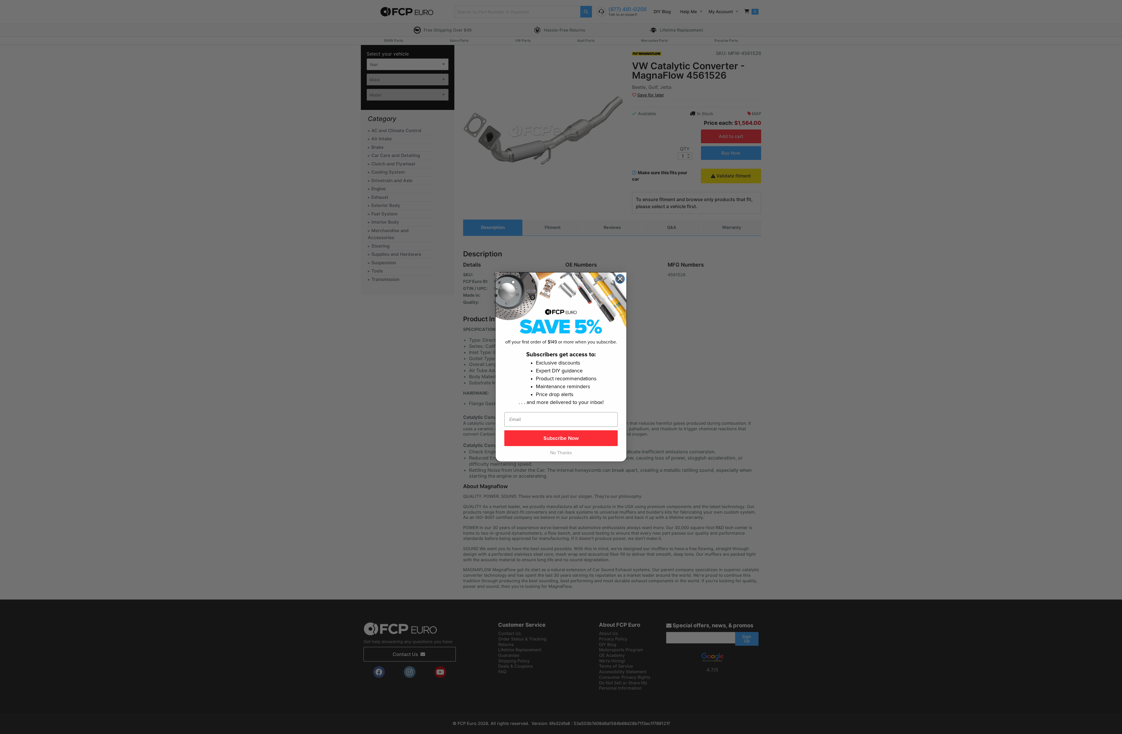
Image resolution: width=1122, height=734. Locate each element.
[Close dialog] (620, 278)
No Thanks (561, 453)
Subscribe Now (561, 438)
